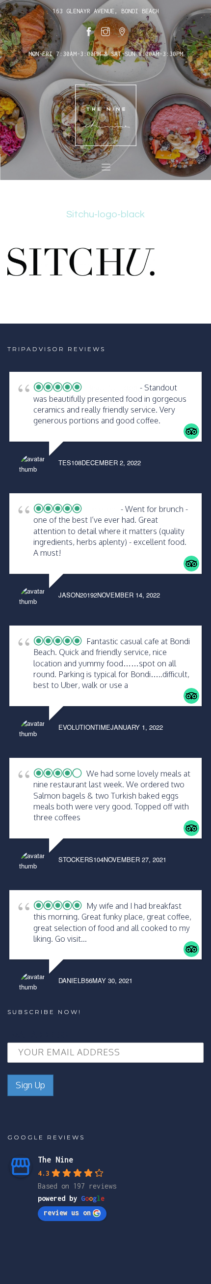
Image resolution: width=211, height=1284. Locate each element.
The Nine (55, 1159)
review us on (67, 1212)
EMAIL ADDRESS (37, 1035)
